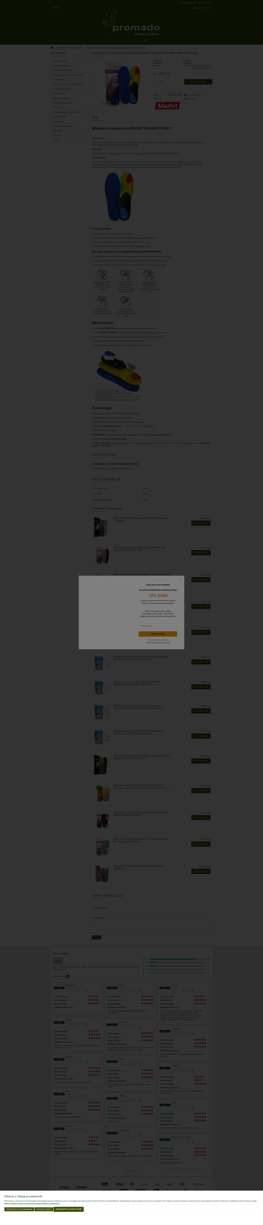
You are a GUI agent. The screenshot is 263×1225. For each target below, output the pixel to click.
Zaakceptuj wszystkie (69, 1209)
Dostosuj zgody (43, 1209)
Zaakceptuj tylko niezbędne (19, 1209)
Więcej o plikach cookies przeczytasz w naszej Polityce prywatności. (32, 1203)
